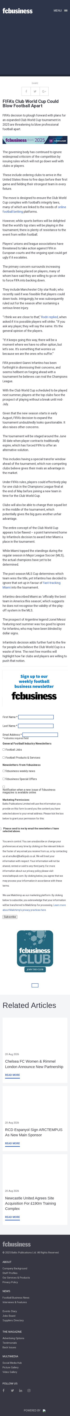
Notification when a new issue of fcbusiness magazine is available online (29, 791)
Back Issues (9, 1347)
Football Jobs (13, 749)
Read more (12, 1075)
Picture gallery (11, 1367)
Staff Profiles (10, 1273)
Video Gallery (10, 1372)
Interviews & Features (15, 1302)
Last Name (10, 726)
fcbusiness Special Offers (21, 779)
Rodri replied (49, 317)
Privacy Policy (10, 1282)
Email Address (12, 734)
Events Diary (10, 1311)
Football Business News (16, 1298)
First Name (10, 717)
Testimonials (10, 1343)
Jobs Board (9, 1315)
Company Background (15, 1268)
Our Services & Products (16, 1277)
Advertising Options (13, 1338)
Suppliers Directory (13, 1320)
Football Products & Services (22, 757)
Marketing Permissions (16, 800)
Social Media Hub (12, 1363)
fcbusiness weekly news (20, 771)
